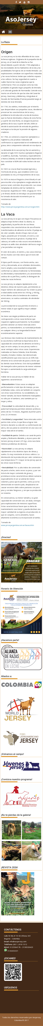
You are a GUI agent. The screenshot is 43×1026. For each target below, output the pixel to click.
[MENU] (10, 31)
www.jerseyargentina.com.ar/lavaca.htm (17, 525)
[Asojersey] (3, 32)
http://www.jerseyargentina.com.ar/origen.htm (20, 207)
